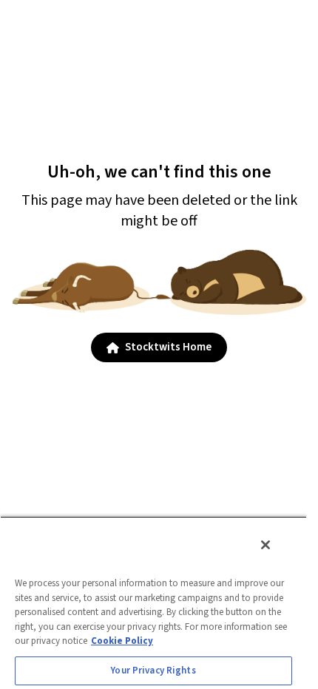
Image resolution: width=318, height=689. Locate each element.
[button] (159, 347)
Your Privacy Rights (153, 670)
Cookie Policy (122, 641)
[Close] (265, 545)
